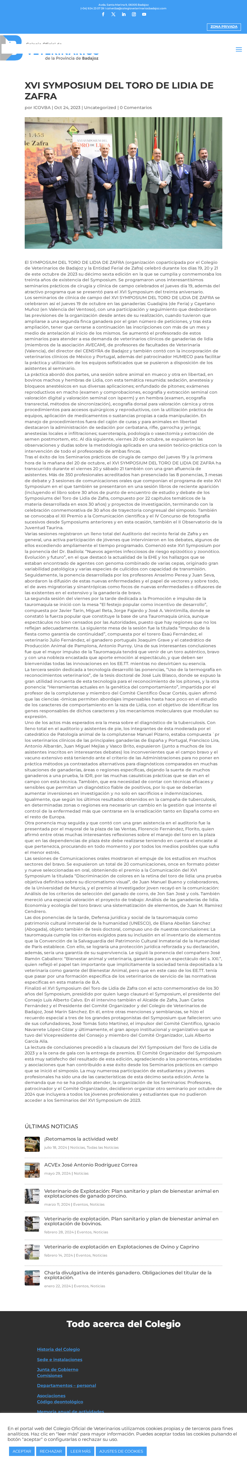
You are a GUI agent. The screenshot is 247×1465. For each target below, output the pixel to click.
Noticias (77, 1147)
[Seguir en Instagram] (134, 14)
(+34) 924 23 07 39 (92, 8)
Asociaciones (51, 1395)
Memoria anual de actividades (70, 1411)
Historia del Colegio (58, 1349)
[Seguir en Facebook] (103, 14)
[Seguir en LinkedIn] (123, 14)
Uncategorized (100, 107)
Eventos (80, 1204)
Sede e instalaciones (59, 1359)
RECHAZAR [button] (51, 1451)
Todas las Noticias (103, 1147)
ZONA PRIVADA (224, 26)
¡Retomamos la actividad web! (81, 1139)
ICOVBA (42, 107)
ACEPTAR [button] (22, 1451)
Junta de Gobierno (57, 1369)
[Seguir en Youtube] (144, 14)
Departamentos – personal (66, 1385)
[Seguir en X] (113, 14)
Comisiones (49, 1375)
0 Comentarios (136, 107)
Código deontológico (60, 1401)
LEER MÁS (80, 1451)
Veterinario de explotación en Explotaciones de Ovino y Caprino (121, 1247)
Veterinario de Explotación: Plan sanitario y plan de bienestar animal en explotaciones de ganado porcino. (131, 1193)
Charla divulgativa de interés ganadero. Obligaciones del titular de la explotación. (128, 1275)
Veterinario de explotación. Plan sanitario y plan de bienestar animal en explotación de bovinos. (131, 1221)
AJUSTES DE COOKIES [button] (121, 1451)
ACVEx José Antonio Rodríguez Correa (91, 1165)
